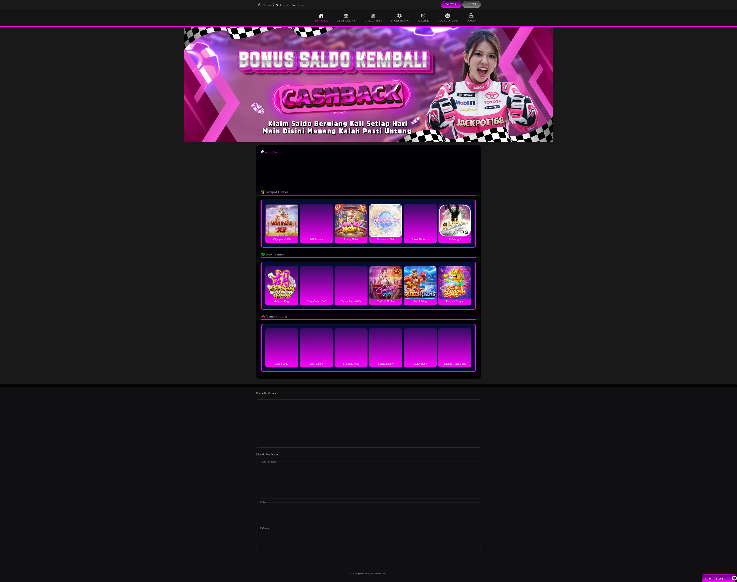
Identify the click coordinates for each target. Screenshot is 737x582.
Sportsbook (400, 20)
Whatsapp (266, 5)
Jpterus (360, 573)
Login (471, 4)
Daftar (451, 4)
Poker (471, 20)
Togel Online (448, 20)
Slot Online (346, 20)
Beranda (321, 20)
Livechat (300, 5)
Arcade (423, 20)
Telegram (283, 5)
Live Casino (373, 20)
